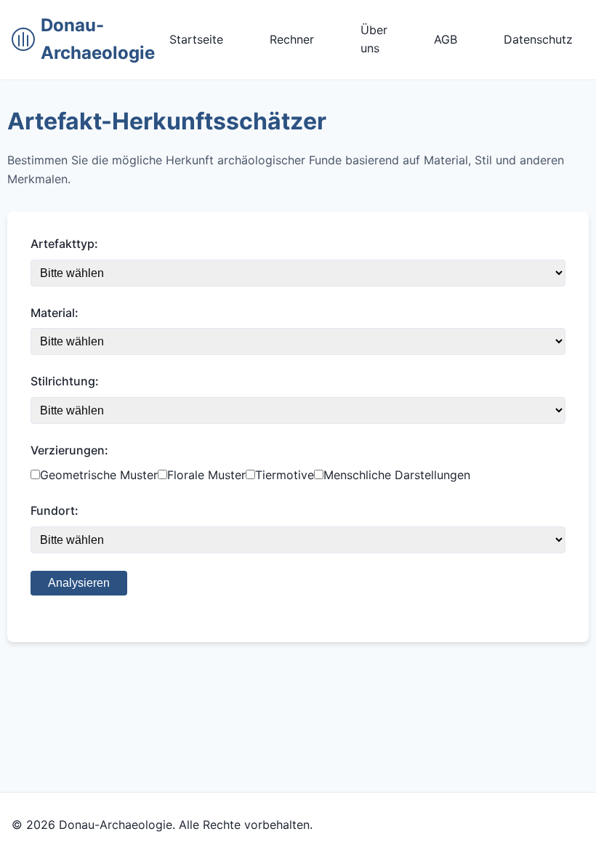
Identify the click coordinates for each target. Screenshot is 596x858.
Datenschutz (538, 39)
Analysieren (79, 583)
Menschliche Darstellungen (396, 475)
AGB (445, 39)
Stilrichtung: (65, 381)
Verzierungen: (69, 450)
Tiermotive (284, 475)
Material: (54, 312)
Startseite (196, 39)
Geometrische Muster (99, 475)
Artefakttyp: (64, 243)
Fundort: (54, 510)
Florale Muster (206, 475)
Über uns (374, 39)
